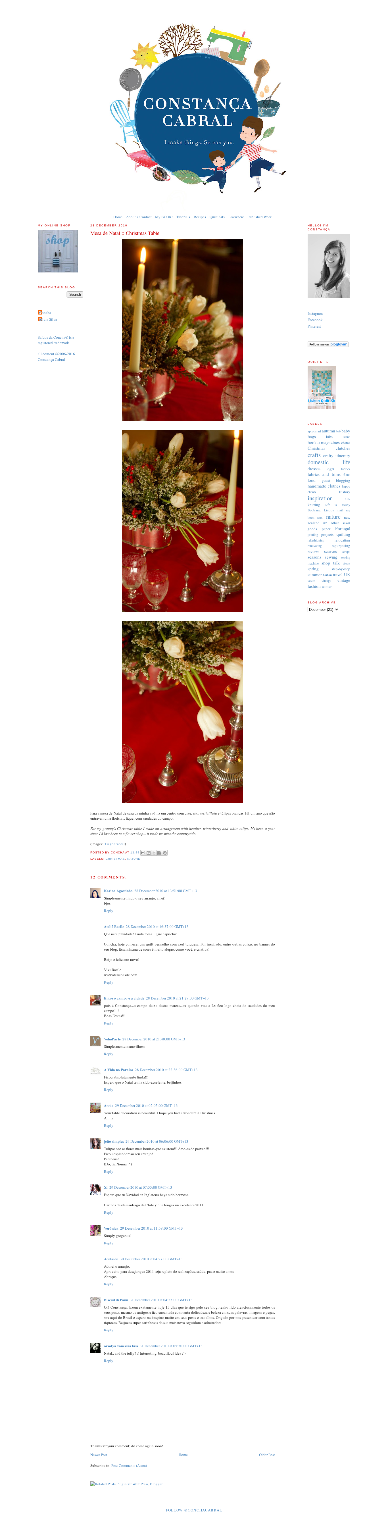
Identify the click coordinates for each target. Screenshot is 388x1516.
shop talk (331, 563)
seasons (314, 557)
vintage (326, 580)
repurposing (341, 545)
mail (340, 510)
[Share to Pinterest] (165, 853)
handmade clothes (324, 486)
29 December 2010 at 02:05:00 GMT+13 (146, 1105)
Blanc (346, 437)
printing (313, 534)
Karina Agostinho (118, 890)
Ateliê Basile (114, 926)
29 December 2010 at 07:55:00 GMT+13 (140, 1187)
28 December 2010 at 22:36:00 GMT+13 (166, 1069)
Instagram (315, 313)
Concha (45, 312)
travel (338, 574)
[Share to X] (154, 853)
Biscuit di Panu (116, 1299)
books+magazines (324, 442)
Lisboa (329, 510)
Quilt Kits (217, 216)
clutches (343, 448)
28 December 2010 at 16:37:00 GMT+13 (157, 926)
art (319, 431)
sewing (331, 557)
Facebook (315, 319)
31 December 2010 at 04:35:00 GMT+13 (161, 1299)
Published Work (259, 216)
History (344, 491)
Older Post (267, 1454)
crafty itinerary (337, 455)
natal (320, 518)
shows (346, 563)
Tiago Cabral (115, 843)
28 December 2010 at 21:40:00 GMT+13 (153, 1039)
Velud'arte (112, 1039)
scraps (346, 551)
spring (313, 568)
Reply (108, 910)
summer (315, 574)
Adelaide (111, 1258)
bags (312, 436)
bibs (329, 436)
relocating (342, 540)
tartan (327, 574)
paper (326, 528)
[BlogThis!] (148, 853)
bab (338, 431)
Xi (106, 1187)
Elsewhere (236, 216)
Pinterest (314, 326)
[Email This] (143, 853)
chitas (345, 442)
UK (347, 574)
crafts (314, 455)
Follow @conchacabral (194, 1510)
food (312, 480)
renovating (315, 545)
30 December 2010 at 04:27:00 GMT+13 (151, 1258)
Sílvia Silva (48, 319)
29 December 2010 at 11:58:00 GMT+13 (151, 1228)
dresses (314, 468)
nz (325, 522)
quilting (343, 534)
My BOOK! (164, 216)
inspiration (320, 498)
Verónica (111, 1228)
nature (133, 858)
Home (117, 216)
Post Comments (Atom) (129, 1465)
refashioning (316, 540)
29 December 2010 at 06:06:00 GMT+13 (157, 1141)
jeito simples (114, 1141)
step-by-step (340, 568)
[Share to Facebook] (159, 853)
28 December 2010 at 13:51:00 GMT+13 (165, 890)
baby (345, 431)
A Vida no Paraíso (118, 1069)
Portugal (342, 528)
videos (311, 581)
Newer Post (98, 1454)
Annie (108, 1105)
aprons (312, 431)
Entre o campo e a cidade (124, 998)
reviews (313, 551)
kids (347, 499)
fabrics (345, 469)
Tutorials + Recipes (191, 216)
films (346, 474)
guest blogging (336, 480)
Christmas (115, 858)
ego (330, 468)
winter (326, 586)
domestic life (329, 462)
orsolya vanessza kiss (121, 1345)
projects (327, 534)
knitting (314, 504)
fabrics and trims (324, 474)
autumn (328, 431)
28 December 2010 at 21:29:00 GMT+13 (177, 998)
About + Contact (139, 216)
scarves (330, 551)
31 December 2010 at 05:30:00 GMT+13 (171, 1345)
